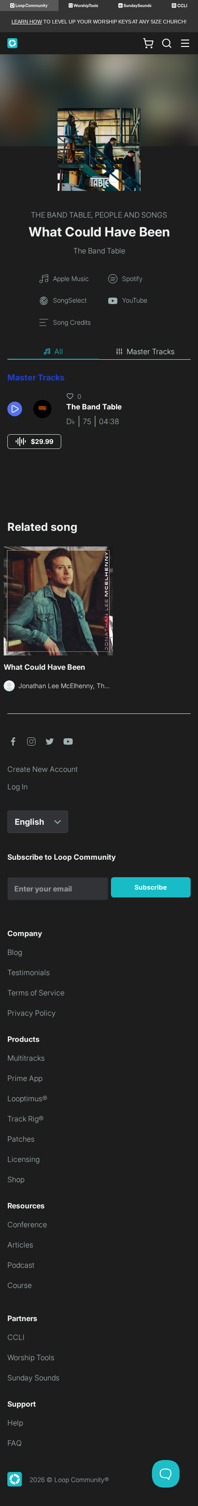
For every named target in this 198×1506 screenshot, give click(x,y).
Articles (20, 1244)
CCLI (15, 1337)
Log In (17, 786)
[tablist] (99, 352)
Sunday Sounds (33, 1377)
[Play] (14, 409)
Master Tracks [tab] (151, 351)
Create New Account (42, 769)
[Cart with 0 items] (148, 43)
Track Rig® (25, 1118)
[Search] (166, 43)
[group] (34, 441)
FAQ (14, 1443)
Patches (21, 1139)
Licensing (23, 1159)
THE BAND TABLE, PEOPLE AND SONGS (99, 214)
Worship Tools (30, 1357)
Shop (15, 1179)
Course (19, 1285)
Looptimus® (27, 1098)
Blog (14, 952)
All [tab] (58, 351)
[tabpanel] (99, 419)
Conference (27, 1224)
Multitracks (26, 1058)
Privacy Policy (31, 1012)
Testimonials (28, 972)
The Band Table (99, 250)
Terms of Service (35, 992)
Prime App (24, 1078)
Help (15, 1422)
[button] (16, 409)
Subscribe (150, 887)
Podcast (21, 1265)
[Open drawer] (185, 43)
